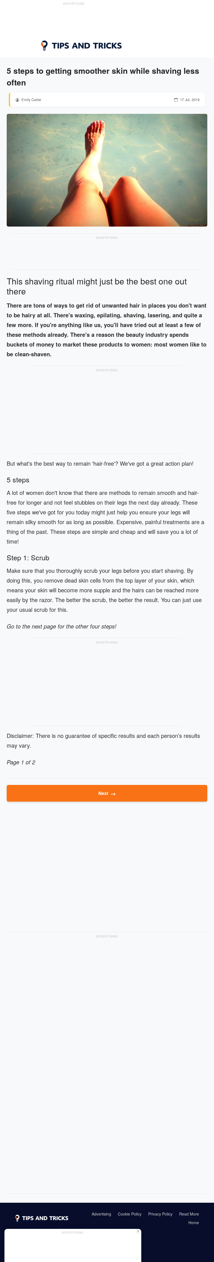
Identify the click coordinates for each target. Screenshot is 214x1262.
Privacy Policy (160, 1214)
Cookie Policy (130, 1214)
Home (193, 1222)
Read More (189, 1214)
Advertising (101, 1214)
